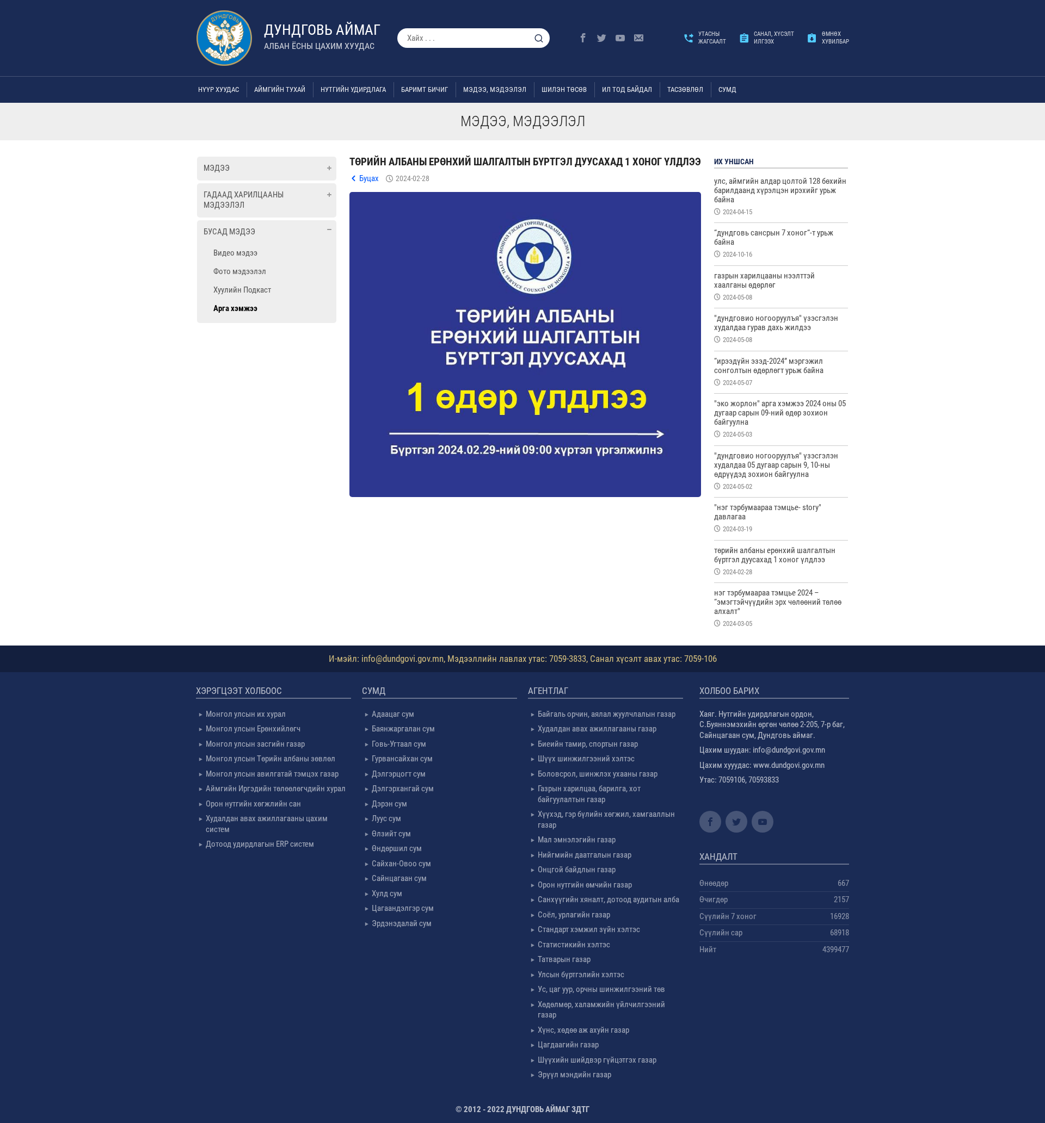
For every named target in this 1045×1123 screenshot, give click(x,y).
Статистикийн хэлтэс (574, 945)
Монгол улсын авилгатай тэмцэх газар (272, 774)
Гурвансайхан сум (402, 759)
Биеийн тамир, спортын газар (588, 744)
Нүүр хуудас (218, 89)
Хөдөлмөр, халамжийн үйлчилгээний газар (601, 1010)
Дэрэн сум (389, 804)
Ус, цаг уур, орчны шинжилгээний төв (601, 989)
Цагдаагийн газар (568, 1045)
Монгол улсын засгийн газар (255, 744)
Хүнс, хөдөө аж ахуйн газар (583, 1030)
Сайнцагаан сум (399, 878)
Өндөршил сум (397, 848)
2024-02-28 (412, 178)
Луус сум (386, 818)
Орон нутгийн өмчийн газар (585, 885)
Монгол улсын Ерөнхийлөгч (253, 729)
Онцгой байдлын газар (577, 869)
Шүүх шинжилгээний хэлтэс (586, 759)
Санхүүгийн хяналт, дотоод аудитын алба (608, 899)
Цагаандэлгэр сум (403, 908)
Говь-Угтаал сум (399, 744)
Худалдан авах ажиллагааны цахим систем (267, 824)
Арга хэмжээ (235, 308)
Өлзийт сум (391, 834)
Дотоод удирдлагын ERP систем (260, 844)
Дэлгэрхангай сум (403, 788)
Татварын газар (564, 959)
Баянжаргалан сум (403, 729)
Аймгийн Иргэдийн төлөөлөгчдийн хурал (276, 788)
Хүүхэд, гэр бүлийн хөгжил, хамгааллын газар (606, 819)
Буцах (369, 178)
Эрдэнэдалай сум (402, 923)
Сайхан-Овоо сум (401, 863)
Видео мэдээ (235, 253)
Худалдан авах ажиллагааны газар (597, 729)
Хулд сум (387, 893)
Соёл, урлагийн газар (574, 915)
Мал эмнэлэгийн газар (577, 840)
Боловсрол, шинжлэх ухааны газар (597, 774)
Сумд (727, 89)
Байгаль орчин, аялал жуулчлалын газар (606, 714)
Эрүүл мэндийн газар (574, 1074)
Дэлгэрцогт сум (399, 774)
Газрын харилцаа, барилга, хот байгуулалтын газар (589, 794)
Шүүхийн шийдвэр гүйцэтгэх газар (597, 1060)
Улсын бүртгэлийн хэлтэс (581, 974)
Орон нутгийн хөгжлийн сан (253, 804)
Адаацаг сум (393, 714)
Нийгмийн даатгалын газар (584, 855)
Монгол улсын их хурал (246, 714)
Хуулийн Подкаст (242, 290)
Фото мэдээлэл (239, 271)
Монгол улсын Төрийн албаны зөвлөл (270, 759)
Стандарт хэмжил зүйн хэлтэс (589, 929)
